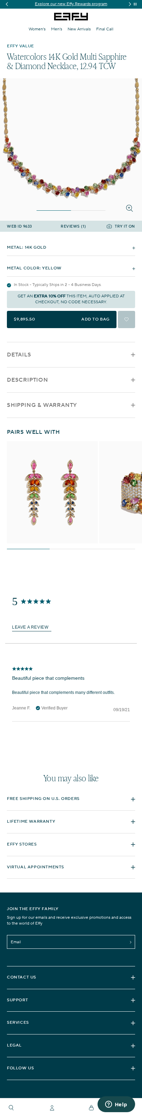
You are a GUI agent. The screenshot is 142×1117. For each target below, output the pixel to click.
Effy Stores (22, 844)
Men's (56, 29)
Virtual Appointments (35, 867)
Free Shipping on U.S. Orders (43, 798)
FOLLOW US (20, 1068)
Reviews (73, 227)
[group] (71, 4)
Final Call (104, 29)
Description (27, 379)
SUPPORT (17, 1000)
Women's (37, 29)
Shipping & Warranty (42, 405)
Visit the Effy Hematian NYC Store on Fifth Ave (71, 4)
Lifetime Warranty (31, 821)
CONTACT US (21, 977)
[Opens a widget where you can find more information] (116, 1105)
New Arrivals (79, 29)
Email (16, 942)
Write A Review (31, 627)
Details (19, 354)
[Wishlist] (126, 319)
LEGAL (14, 1045)
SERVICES (18, 1022)
